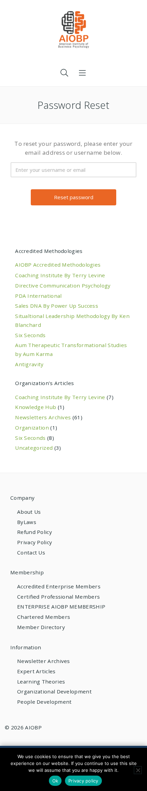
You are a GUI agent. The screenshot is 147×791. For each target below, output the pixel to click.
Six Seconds (30, 335)
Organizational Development (54, 691)
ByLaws (26, 522)
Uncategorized (34, 447)
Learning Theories (41, 681)
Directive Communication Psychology (62, 285)
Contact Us (31, 552)
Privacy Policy (34, 542)
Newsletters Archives (43, 417)
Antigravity (29, 364)
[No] (138, 770)
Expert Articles (36, 671)
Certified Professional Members (58, 596)
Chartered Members (43, 616)
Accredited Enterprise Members (59, 586)
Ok (55, 780)
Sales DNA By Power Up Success (56, 305)
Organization (32, 427)
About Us (29, 511)
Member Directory (41, 627)
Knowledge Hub (35, 407)
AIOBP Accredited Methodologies (58, 264)
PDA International (38, 295)
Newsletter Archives (43, 661)
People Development (44, 701)
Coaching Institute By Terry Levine (60, 275)
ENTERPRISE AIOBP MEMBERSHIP (61, 606)
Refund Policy (34, 531)
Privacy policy (83, 780)
